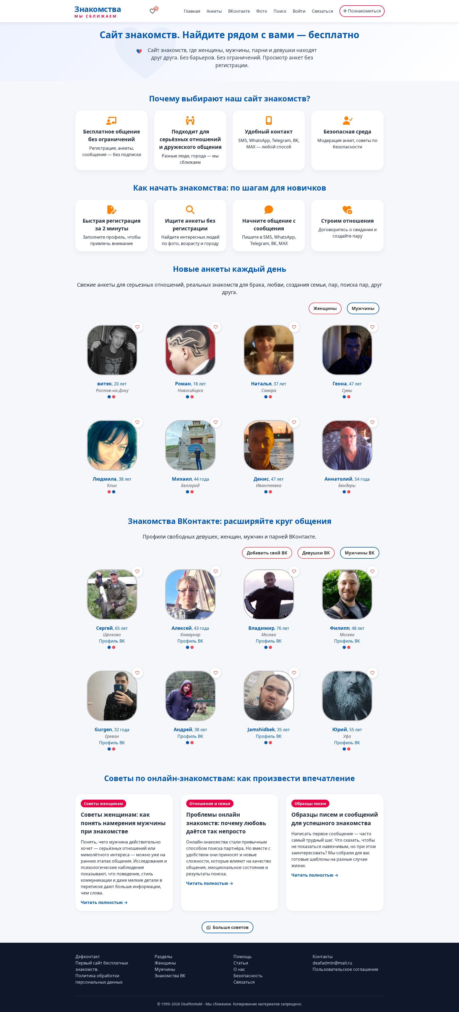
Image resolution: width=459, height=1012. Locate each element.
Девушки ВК (316, 553)
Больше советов (231, 927)
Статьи (240, 963)
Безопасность (248, 976)
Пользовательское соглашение (345, 969)
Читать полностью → (104, 902)
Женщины (325, 308)
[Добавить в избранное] (137, 327)
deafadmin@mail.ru (332, 963)
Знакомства (97, 9)
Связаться (322, 11)
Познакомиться (364, 11)
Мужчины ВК (360, 553)
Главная (192, 11)
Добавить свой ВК (267, 553)
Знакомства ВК (170, 976)
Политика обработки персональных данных (98, 979)
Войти (299, 11)
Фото (261, 11)
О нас (239, 969)
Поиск (280, 11)
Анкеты (214, 11)
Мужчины (363, 308)
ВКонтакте (239, 11)
